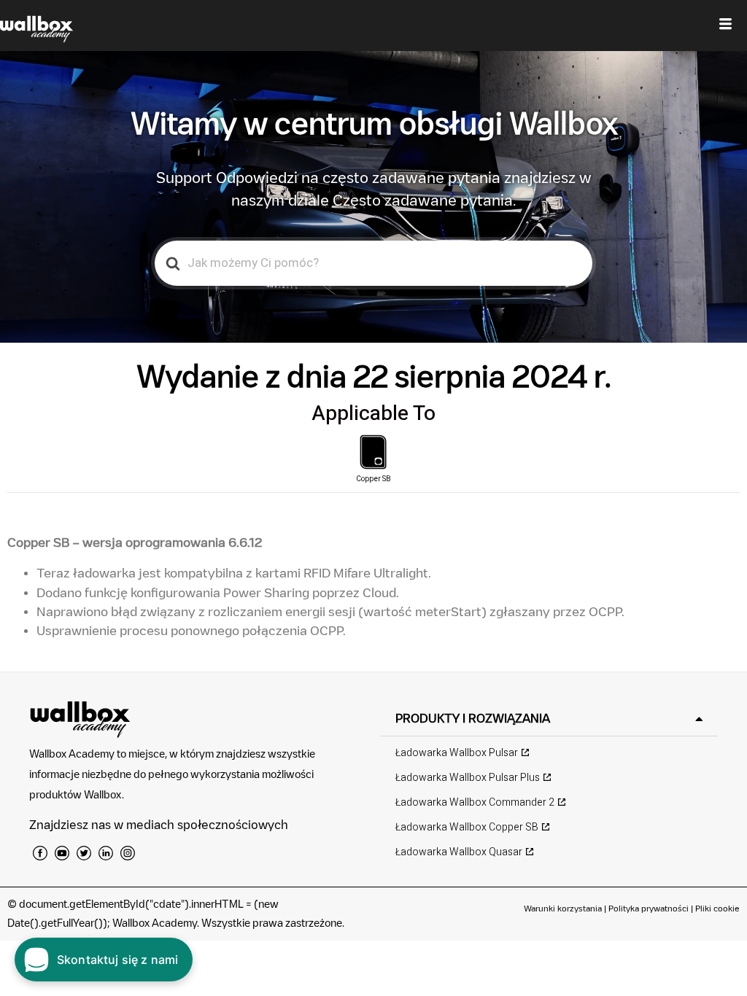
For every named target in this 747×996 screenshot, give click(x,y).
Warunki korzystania (564, 908)
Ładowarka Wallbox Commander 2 (474, 802)
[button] (549, 718)
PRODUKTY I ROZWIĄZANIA (472, 718)
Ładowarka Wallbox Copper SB (466, 827)
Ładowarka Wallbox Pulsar (456, 752)
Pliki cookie (717, 908)
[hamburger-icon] (725, 25)
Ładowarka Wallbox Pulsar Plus (467, 777)
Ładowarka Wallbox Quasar (458, 852)
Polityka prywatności (648, 908)
